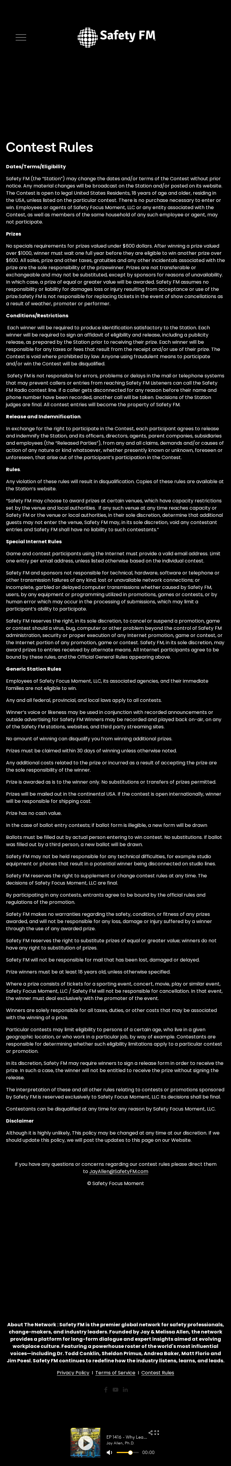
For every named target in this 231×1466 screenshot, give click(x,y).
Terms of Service (115, 1372)
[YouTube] (115, 1390)
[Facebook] (106, 1390)
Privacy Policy (73, 1372)
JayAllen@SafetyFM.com (118, 1171)
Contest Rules (157, 1372)
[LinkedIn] (125, 1390)
